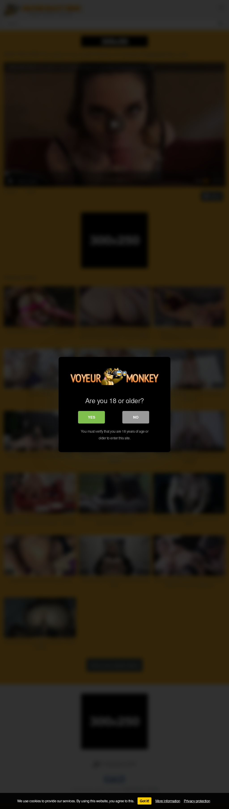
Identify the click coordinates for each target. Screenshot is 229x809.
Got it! (144, 800)
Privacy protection (197, 800)
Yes (91, 417)
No (135, 417)
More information (167, 800)
